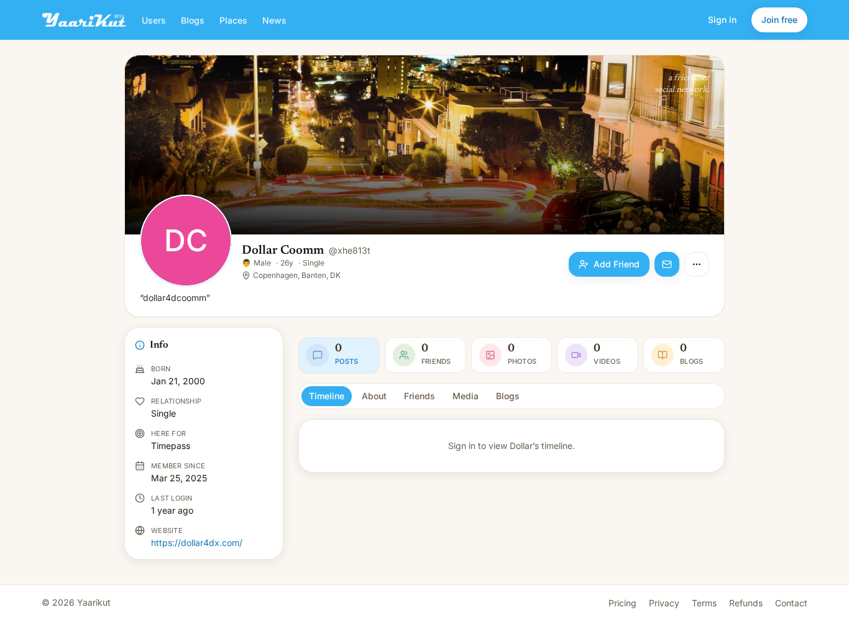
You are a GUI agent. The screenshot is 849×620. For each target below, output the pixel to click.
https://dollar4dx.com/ (196, 542)
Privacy (664, 603)
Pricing (622, 603)
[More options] (696, 264)
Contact (791, 603)
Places (233, 20)
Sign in (722, 19)
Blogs (192, 20)
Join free (779, 19)
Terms (704, 603)
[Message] (666, 264)
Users (154, 20)
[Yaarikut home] (84, 19)
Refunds (746, 603)
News (274, 20)
